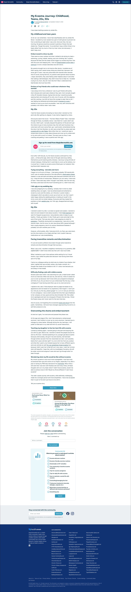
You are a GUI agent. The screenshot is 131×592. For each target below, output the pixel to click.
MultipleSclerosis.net (74, 572)
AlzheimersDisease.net (57, 539)
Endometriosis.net (56, 572)
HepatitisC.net (72, 535)
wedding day (45, 201)
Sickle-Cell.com (90, 556)
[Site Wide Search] (113, 2)
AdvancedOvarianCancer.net (59, 535)
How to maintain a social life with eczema (59, 476)
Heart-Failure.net (73, 532)
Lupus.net (71, 556)
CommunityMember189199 (42, 21)
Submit (60, 496)
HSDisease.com (73, 542)
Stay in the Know (94, 575)
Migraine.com (72, 570)
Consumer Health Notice (57, 578)
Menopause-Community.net (76, 563)
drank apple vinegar (68, 174)
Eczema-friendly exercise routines (60, 461)
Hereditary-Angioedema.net (76, 537)
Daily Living (46, 2)
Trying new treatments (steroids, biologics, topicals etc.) (59, 484)
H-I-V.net (71, 539)
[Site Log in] (119, 2)
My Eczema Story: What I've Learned (40, 396)
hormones (61, 363)
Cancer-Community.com (58, 556)
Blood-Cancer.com (56, 553)
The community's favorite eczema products (60, 467)
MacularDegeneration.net (75, 558)
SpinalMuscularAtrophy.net (93, 567)
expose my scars (64, 101)
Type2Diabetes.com (91, 572)
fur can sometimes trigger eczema (57, 345)
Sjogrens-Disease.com (92, 558)
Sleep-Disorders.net (91, 563)
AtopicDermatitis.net (57, 544)
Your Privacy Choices (70, 578)
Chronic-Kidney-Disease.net (59, 565)
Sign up (123, 581)
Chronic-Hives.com (56, 563)
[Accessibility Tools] (116, 2)
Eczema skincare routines (57, 458)
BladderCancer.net (56, 551)
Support (46, 424)
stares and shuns (64, 303)
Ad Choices (32, 580)
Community (19, 2)
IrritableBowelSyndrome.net (76, 551)
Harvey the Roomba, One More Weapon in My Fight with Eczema (64, 405)
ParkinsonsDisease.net (92, 539)
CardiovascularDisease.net (58, 558)
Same (65, 424)
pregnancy (34, 221)
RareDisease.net (90, 551)
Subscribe (68, 146)
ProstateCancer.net (91, 546)
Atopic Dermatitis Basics (32, 2)
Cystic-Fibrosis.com (57, 570)
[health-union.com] (35, 529)
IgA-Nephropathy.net (74, 546)
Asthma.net (54, 542)
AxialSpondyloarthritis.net (58, 549)
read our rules (49, 433)
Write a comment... (37, 440)
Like (39, 424)
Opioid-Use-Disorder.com (92, 537)
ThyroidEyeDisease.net (92, 570)
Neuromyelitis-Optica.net (92, 532)
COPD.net (54, 567)
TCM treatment (66, 213)
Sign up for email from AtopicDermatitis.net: (56, 143)
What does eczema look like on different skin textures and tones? (60, 488)
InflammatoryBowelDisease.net (77, 549)
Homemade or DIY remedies (58, 464)
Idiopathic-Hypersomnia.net (76, 544)
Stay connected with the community (42, 510)
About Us (31, 578)
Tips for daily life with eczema (58, 473)
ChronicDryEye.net (56, 560)
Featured (55, 2)
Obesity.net (89, 535)
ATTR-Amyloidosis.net (57, 546)
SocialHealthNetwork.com (93, 565)
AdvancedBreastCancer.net (59, 532)
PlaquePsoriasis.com (91, 542)
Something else (54, 492)
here (36, 419)
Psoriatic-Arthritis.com (92, 549)
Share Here (53, 388)
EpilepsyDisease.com (57, 574)
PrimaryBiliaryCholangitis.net (93, 544)
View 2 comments (52, 436)
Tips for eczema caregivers (58, 470)
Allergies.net (55, 537)
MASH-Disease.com (74, 560)
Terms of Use (44, 150)
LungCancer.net (73, 553)
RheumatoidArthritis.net (92, 553)
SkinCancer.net (90, 560)
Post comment (53, 445)
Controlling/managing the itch (58, 480)
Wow (59, 424)
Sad (52, 424)
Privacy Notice (117, 585)
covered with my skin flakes (39, 131)
